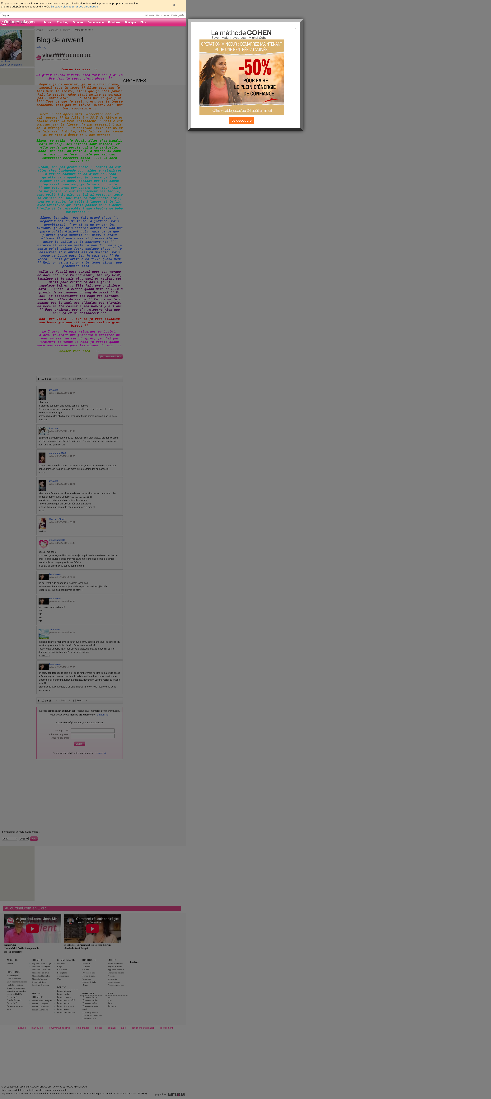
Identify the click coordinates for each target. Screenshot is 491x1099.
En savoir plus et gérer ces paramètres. (75, 6)
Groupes (78, 22)
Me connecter (162, 15)
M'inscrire (149, 15)
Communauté (96, 22)
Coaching (62, 22)
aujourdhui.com (19, 22)
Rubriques (114, 22)
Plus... (144, 22)
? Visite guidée (177, 15)
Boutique (130, 22)
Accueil (48, 22)
